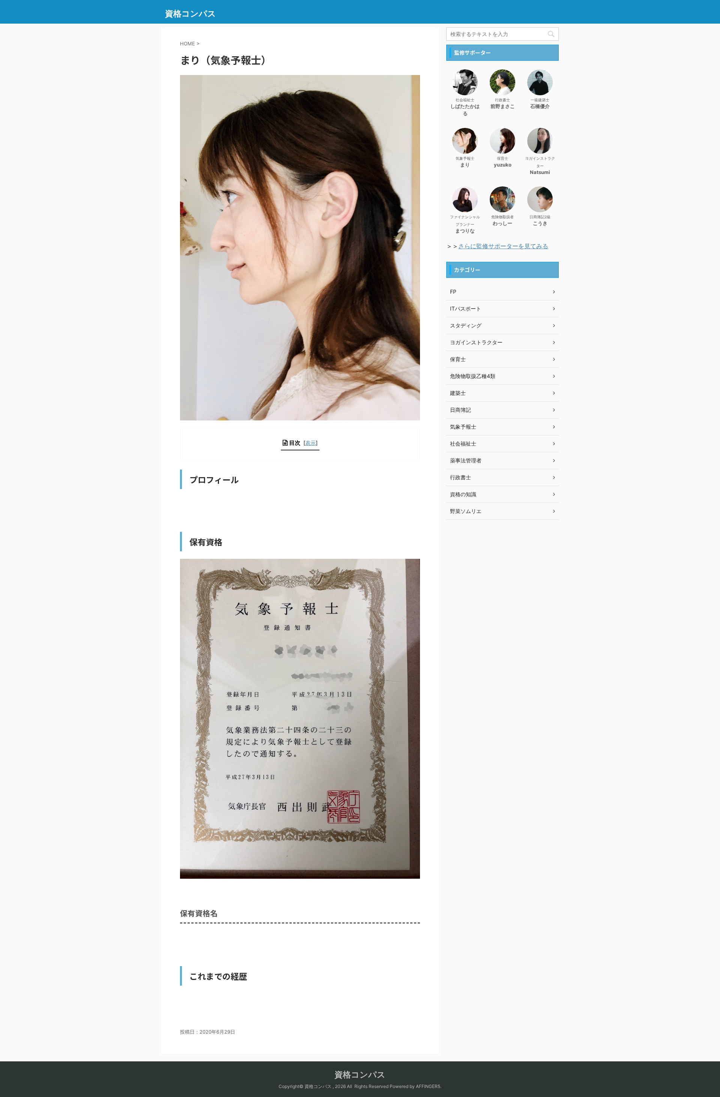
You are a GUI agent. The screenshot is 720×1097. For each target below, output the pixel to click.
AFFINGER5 (428, 1086)
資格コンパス (190, 13)
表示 (310, 443)
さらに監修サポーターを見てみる (503, 246)
